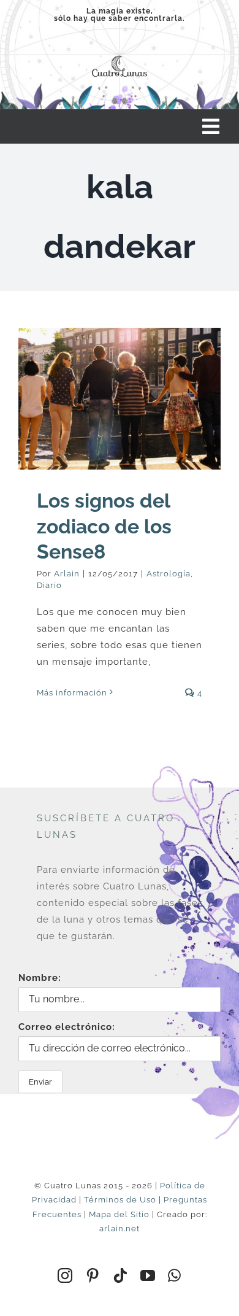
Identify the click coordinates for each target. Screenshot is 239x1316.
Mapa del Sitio (119, 1214)
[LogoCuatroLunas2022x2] (119, 55)
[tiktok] (120, 1275)
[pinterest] (93, 1275)
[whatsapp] (174, 1275)
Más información (72, 692)
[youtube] (148, 1275)
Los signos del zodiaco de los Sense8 (104, 526)
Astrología (168, 573)
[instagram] (65, 1275)
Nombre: (39, 977)
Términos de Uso (120, 1199)
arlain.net (119, 1228)
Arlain (67, 573)
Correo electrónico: (66, 1026)
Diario (49, 585)
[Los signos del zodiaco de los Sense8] (119, 399)
